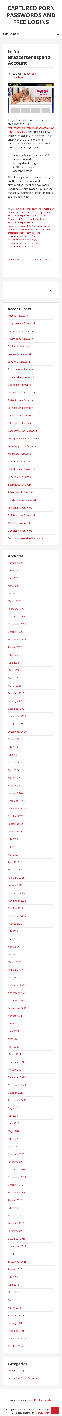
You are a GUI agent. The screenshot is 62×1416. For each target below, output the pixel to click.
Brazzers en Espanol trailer (21, 215)
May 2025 (13, 670)
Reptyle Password (18, 315)
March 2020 (14, 1146)
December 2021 (16, 985)
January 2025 (15, 701)
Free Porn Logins (16, 77)
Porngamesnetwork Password (25, 438)
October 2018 (15, 1254)
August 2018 (15, 1269)
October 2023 (15, 816)
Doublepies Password (20, 530)
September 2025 (17, 639)
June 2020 (13, 1123)
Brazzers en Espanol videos (21, 222)
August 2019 (15, 1200)
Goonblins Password (19, 384)
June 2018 (13, 1284)
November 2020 (17, 1085)
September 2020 (17, 1100)
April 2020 (13, 1138)
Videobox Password (19, 461)
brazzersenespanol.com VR (21, 246)
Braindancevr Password (21, 369)
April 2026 (13, 593)
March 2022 (14, 962)
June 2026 (13, 578)
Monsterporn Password (21, 392)
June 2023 (13, 847)
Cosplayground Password (22, 430)
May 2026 (13, 585)
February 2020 (16, 1154)
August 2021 (15, 1016)
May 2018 (13, 1292)
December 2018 (16, 1238)
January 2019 (15, 1231)
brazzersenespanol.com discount (24, 232)
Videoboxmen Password (21, 469)
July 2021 (13, 1023)
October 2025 (15, 632)
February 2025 (16, 693)
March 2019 (14, 1215)
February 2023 (16, 877)
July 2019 (13, 1208)
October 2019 (15, 1185)
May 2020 (13, 1131)
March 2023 (14, 870)
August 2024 (15, 739)
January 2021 (15, 1069)
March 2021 (14, 1054)
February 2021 (16, 1062)
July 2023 (13, 839)
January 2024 (15, 793)
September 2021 (17, 1008)
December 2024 (16, 708)
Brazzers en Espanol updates (35, 219)
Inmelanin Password (19, 415)
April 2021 (13, 1046)
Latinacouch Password (20, 407)
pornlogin (31, 73)
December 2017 (16, 1330)
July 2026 (13, 570)
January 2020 (15, 1161)
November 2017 (17, 1338)
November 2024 (17, 716)
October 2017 (15, 1346)
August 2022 (15, 923)
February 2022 (16, 969)
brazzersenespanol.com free (22, 236)
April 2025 (13, 678)
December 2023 (16, 800)
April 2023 (13, 862)
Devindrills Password (19, 346)
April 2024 (13, 770)
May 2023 (13, 854)
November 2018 (17, 1246)
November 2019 (17, 1177)
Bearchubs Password (20, 484)
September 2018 (17, 1261)
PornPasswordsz (43, 1399)
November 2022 (17, 900)
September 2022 (17, 916)
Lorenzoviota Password (21, 331)
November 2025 (17, 624)
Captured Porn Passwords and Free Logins (31, 15)
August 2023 (15, 831)
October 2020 (15, 1092)
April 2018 (13, 1300)
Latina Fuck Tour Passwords (24, 1378)
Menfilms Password (19, 523)
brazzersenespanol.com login (22, 239)
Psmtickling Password (20, 507)
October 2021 (15, 1000)
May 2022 (13, 946)
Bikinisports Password (20, 423)
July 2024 (13, 747)
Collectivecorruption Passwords (25, 538)
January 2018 (15, 1323)
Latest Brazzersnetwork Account (43, 259)
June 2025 (13, 662)
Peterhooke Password (20, 338)
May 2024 (13, 762)
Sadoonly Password (19, 361)
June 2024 (13, 754)
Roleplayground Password (22, 446)
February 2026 (16, 608)
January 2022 (15, 977)
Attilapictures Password (21, 400)
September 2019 (17, 1192)
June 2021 (13, 1031)
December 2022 (16, 893)
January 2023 (15, 885)
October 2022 (15, 908)
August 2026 (15, 562)
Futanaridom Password (21, 377)
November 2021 (17, 992)
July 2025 (13, 655)
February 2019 (16, 1223)
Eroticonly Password (19, 354)
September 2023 (17, 824)
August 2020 (15, 1108)
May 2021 (13, 1039)
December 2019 (16, 1169)
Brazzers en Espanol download (26, 208)
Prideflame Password (19, 477)
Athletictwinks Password (21, 492)
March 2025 (14, 685)
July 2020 (13, 1115)
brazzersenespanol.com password (24, 243)
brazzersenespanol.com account (34, 229)
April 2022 (13, 954)
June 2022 (13, 939)
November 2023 (17, 808)
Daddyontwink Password (22, 500)
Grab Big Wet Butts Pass (19, 259)
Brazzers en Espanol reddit (40, 212)
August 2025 (15, 647)
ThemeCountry (42, 1412)
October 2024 (15, 724)
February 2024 (16, 785)
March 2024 (14, 777)
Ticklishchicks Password (21, 515)
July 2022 (13, 931)
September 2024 (17, 731)
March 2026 (14, 601)
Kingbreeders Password (21, 323)
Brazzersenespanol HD (19, 226)
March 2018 (14, 1307)
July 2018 (13, 1277)
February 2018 (16, 1315)
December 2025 (16, 616)
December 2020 (16, 1077)
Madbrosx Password (19, 454)
